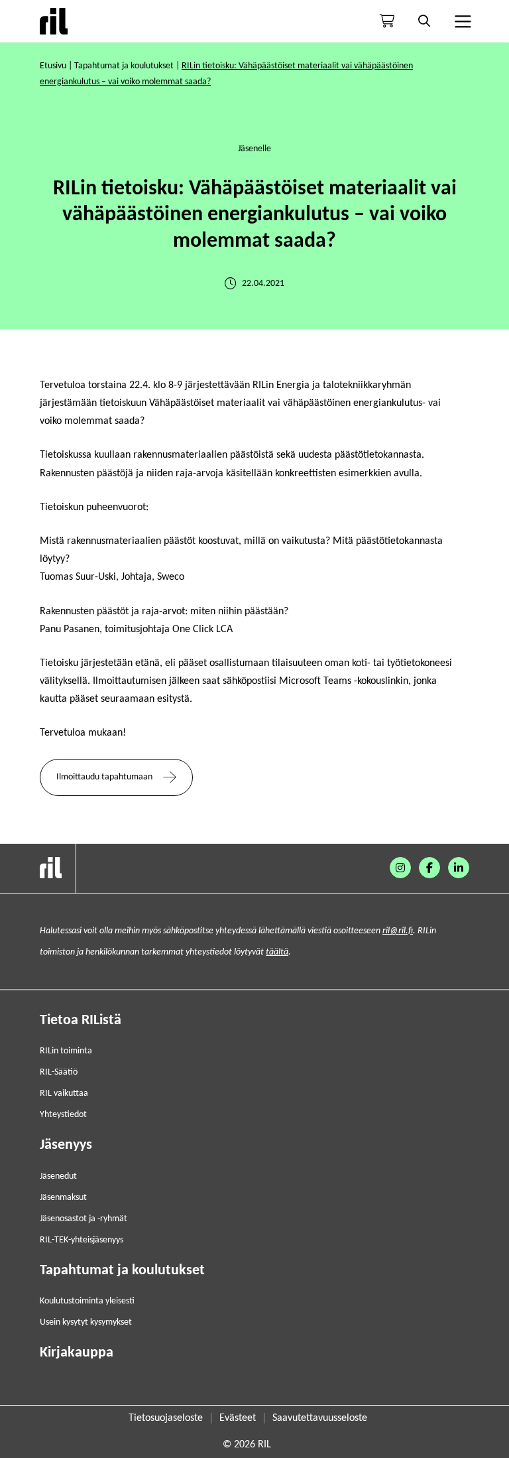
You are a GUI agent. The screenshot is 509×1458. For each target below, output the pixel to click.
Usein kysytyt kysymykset (86, 1322)
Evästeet (237, 1418)
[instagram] (400, 867)
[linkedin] (458, 867)
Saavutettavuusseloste (319, 1418)
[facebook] (429, 867)
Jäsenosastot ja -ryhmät (83, 1219)
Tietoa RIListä (80, 1020)
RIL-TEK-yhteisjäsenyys (81, 1240)
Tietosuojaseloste (166, 1418)
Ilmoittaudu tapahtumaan (104, 777)
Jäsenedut (58, 1176)
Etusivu (53, 66)
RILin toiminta (66, 1051)
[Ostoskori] (387, 21)
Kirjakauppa (76, 1352)
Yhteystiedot (63, 1115)
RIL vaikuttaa (64, 1093)
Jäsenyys (66, 1145)
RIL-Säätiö (59, 1072)
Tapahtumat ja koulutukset (124, 66)
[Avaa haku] (424, 21)
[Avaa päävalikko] (461, 21)
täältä (277, 952)
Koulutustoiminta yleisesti (87, 1301)
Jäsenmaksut (63, 1198)
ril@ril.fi (397, 931)
